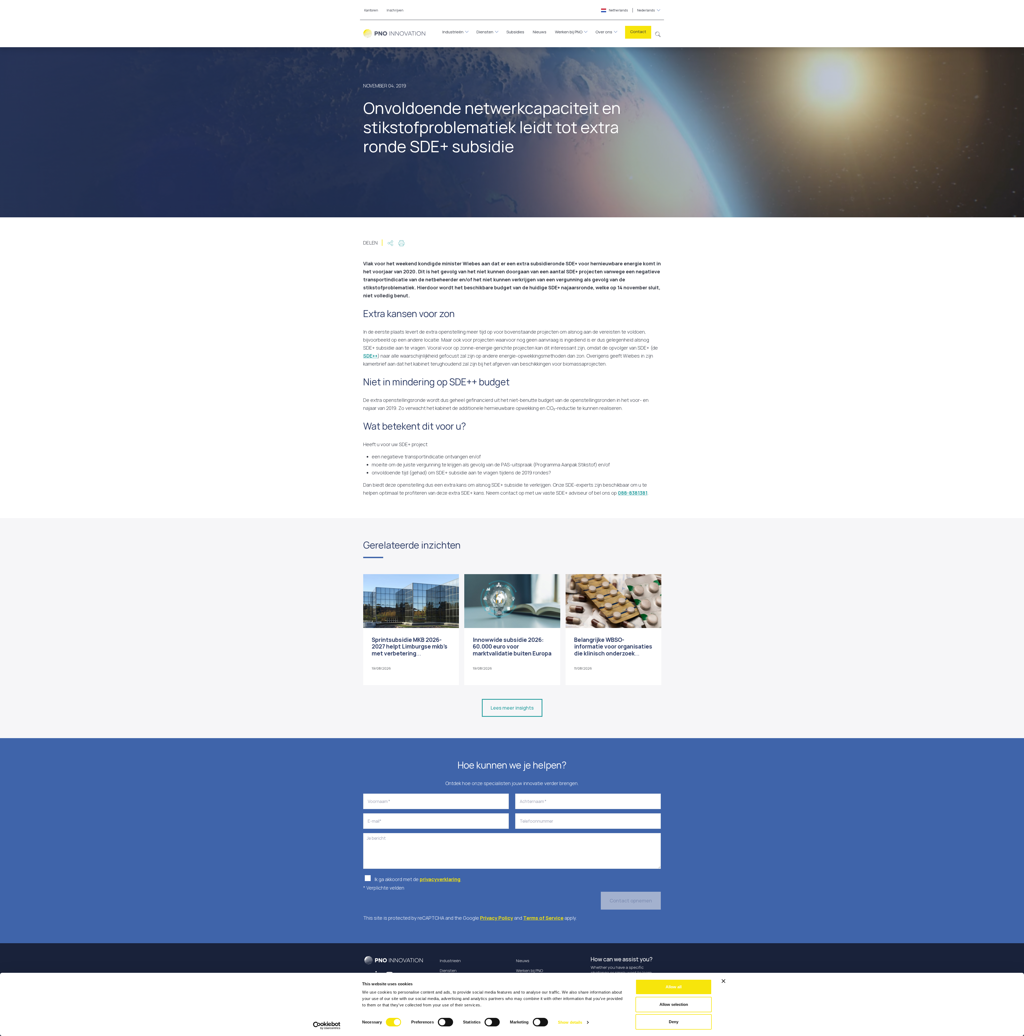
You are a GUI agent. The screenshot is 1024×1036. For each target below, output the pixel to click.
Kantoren (371, 10)
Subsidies (515, 32)
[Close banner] (723, 981)
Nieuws (539, 32)
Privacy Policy (496, 918)
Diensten (485, 32)
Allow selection (673, 1004)
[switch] (445, 1022)
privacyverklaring (440, 879)
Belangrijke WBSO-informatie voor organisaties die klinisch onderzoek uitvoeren (613, 650)
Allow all (674, 987)
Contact (638, 31)
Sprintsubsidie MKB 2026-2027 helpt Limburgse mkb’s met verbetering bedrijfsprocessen (409, 650)
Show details (570, 1022)
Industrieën (452, 32)
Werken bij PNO (568, 32)
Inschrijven (395, 10)
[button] (658, 33)
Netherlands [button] (631, 10)
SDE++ (370, 356)
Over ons (603, 32)
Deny (673, 1021)
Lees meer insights (512, 708)
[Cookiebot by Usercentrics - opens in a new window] (326, 1026)
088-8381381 (632, 493)
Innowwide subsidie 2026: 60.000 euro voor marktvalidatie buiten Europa (512, 646)
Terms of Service (543, 918)
